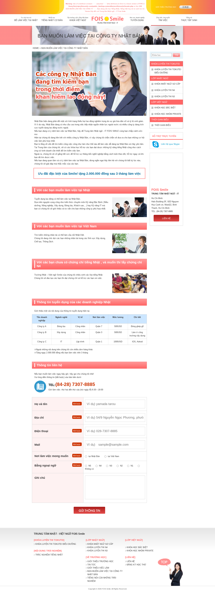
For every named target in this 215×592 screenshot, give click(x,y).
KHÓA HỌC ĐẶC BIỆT (165, 107)
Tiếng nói (189, 19)
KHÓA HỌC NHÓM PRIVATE (168, 114)
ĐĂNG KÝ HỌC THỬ (136, 564)
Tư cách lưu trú (26, 19)
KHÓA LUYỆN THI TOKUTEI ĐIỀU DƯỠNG (168, 71)
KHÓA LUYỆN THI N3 (165, 96)
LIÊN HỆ (166, 218)
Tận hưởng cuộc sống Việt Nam (77, 19)
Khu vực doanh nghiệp (137, 19)
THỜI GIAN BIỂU (163, 125)
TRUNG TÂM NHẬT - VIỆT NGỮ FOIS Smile (59, 533)
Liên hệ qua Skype (170, 144)
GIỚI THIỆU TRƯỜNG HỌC (166, 7)
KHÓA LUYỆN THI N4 (165, 90)
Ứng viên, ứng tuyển (163, 19)
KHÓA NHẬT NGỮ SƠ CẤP (167, 84)
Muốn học (51, 19)
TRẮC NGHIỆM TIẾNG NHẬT (49, 555)
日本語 (185, 7)
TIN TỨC (91, 564)
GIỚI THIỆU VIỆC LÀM (98, 568)
